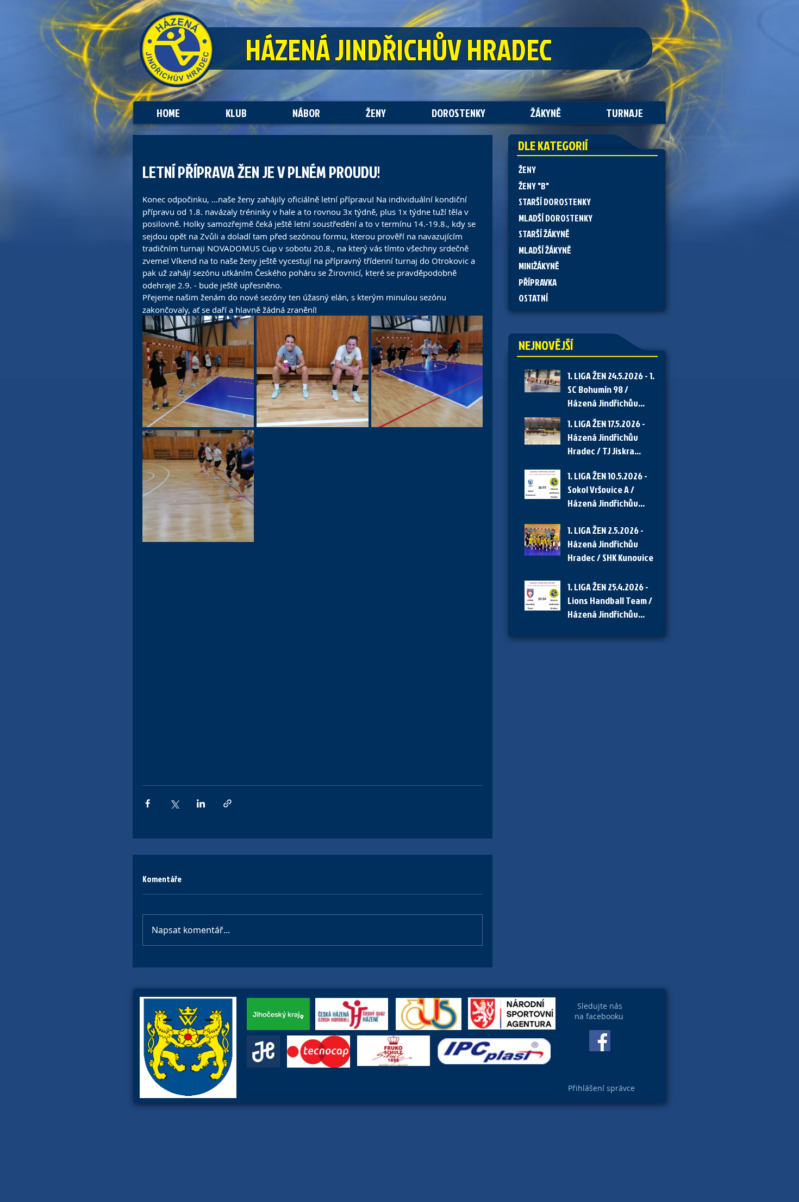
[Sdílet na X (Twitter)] (174, 803)
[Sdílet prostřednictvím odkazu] (227, 803)
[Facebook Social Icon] (599, 1040)
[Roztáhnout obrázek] (198, 371)
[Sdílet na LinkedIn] (201, 803)
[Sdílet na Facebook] (147, 803)
